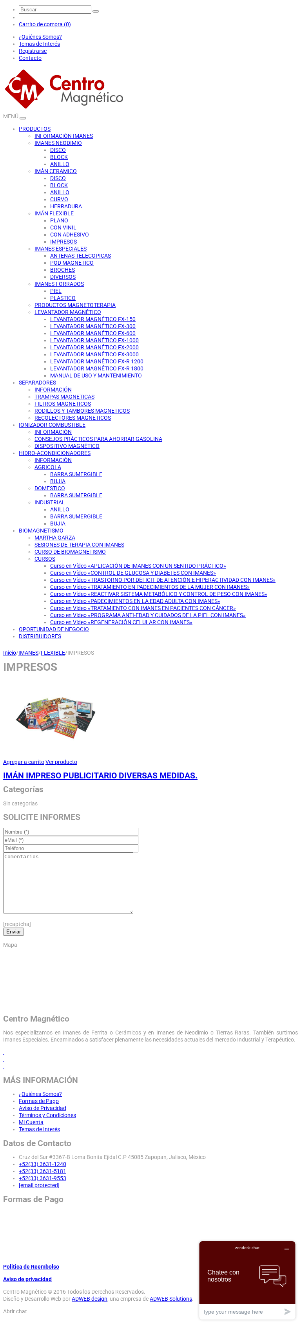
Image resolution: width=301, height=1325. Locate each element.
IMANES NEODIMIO (58, 143)
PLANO (59, 220)
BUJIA (57, 481)
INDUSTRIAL (49, 502)
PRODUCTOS (35, 129)
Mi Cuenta (31, 1122)
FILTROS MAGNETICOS (62, 404)
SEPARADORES (37, 382)
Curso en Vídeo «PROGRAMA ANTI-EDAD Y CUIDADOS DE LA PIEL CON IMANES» (148, 615)
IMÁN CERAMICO (55, 171)
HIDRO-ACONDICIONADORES (55, 453)
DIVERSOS (63, 277)
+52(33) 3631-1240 (42, 1164)
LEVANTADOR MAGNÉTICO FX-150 (93, 319)
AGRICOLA (47, 467)
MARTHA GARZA (54, 537)
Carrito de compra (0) (45, 24)
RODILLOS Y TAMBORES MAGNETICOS (82, 411)
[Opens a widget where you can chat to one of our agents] (247, 1280)
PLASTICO (63, 298)
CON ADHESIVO (69, 234)
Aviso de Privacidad (42, 1108)
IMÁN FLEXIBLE (54, 213)
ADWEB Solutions (171, 1299)
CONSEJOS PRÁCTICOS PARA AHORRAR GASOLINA (98, 439)
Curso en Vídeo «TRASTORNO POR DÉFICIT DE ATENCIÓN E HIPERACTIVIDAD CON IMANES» (163, 580)
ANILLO (59, 164)
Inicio (9, 653)
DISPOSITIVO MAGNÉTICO (67, 446)
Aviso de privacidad (27, 1279)
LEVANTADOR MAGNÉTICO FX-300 (93, 326)
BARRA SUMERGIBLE (76, 474)
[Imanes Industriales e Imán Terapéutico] (64, 109)
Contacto (30, 58)
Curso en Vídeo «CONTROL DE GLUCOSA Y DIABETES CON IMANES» (133, 573)
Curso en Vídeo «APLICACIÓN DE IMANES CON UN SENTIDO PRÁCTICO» (138, 566)
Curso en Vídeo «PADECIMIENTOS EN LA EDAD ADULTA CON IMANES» (135, 601)
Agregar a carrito (23, 762)
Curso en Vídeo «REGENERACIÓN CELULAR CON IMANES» (121, 622)
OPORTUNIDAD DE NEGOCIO (54, 629)
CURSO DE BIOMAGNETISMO (70, 552)
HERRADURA (66, 206)
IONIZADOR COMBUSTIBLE (52, 425)
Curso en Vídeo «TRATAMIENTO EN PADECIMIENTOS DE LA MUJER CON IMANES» (150, 587)
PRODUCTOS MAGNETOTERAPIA (75, 305)
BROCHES (62, 270)
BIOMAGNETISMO (41, 530)
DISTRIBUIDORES (40, 636)
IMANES (28, 653)
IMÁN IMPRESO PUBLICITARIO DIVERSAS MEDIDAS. (100, 775)
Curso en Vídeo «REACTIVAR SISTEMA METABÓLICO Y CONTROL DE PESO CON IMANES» (158, 594)
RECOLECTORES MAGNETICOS (72, 418)
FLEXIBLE (53, 653)
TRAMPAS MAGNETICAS (64, 397)
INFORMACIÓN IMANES (63, 136)
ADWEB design (89, 1299)
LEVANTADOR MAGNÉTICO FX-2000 (94, 347)
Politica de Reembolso (31, 1267)
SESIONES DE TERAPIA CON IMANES (79, 545)
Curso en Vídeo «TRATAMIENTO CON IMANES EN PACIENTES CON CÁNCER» (143, 608)
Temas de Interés (39, 44)
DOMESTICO (49, 488)
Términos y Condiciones (47, 1115)
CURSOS (44, 559)
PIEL (56, 291)
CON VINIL (63, 227)
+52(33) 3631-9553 (42, 1178)
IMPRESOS (63, 241)
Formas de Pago (39, 1101)
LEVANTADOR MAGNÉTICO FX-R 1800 (96, 368)
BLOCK (59, 157)
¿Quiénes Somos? (40, 37)
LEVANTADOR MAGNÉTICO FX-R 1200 (96, 361)
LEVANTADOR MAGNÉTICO (67, 312)
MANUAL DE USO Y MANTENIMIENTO (96, 375)
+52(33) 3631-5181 (42, 1171)
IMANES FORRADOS (59, 284)
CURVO (59, 199)
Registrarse (33, 51)
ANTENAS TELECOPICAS (80, 256)
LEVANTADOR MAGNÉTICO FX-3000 (94, 354)
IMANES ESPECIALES (60, 249)
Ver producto (61, 762)
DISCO (58, 150)
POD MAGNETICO (72, 263)
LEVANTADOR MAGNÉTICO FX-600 (93, 333)
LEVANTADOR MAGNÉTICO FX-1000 (94, 340)
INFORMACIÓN (53, 389)
